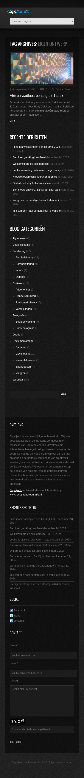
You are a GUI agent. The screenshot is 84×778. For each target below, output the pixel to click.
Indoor (19, 270)
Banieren (21, 347)
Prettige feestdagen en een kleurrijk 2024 (34, 584)
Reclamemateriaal (23, 341)
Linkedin (18, 620)
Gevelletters (23, 353)
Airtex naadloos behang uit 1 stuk (36, 96)
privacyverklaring (62, 762)
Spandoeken (23, 366)
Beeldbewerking (25, 321)
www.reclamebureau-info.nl (26, 494)
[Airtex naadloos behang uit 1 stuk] (42, 69)
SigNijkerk (16, 490)
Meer (12, 121)
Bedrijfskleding (21, 244)
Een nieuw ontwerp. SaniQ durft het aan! (36, 189)
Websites (18, 379)
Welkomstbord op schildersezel (31, 163)
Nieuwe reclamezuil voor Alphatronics (35, 176)
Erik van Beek (63, 89)
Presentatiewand (26, 360)
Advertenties (23, 289)
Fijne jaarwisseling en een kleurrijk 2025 (36, 146)
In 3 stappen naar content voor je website (37, 210)
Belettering (19, 251)
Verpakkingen (24, 309)
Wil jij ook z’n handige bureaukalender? (36, 200)
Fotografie (19, 315)
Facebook (19, 610)
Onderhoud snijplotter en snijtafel (32, 183)
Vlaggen (21, 373)
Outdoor (20, 276)
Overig (16, 334)
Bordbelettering (25, 264)
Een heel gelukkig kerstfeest (29, 157)
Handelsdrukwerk (26, 296)
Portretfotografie (25, 328)
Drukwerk (18, 283)
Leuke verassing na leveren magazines (36, 170)
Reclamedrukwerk (26, 302)
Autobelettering (25, 257)
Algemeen (19, 238)
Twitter (17, 615)
